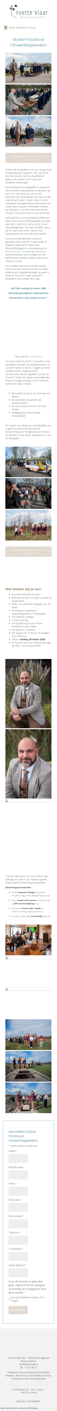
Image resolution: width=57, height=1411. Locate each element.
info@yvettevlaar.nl (28, 1364)
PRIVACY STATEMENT (28, 1401)
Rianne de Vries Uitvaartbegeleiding (23, 251)
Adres (13, 1183)
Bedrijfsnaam (16, 1167)
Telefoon (14, 1232)
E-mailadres (16, 1249)
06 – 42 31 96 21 (28, 1367)
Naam (13, 1151)
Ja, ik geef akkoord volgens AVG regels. (27, 1299)
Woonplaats (16, 1216)
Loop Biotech (36, 356)
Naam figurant (17, 1265)
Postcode (15, 1200)
